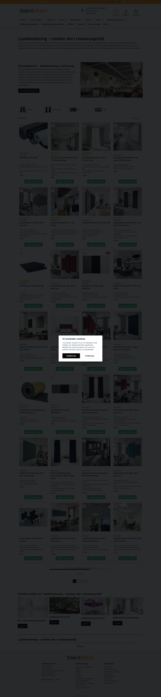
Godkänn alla (71, 356)
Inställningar (89, 356)
